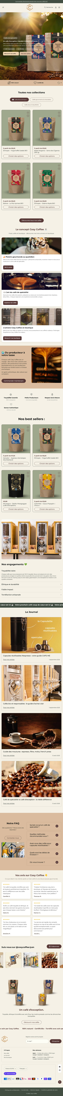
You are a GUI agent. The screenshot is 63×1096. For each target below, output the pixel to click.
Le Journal (6, 1055)
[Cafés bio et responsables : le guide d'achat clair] (31, 683)
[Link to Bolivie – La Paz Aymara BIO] (16, 181)
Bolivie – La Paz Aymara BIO (13, 203)
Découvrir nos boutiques (12, 338)
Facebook (40, 1054)
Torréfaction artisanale (11, 595)
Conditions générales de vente (49, 1090)
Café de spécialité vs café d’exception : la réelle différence (27, 800)
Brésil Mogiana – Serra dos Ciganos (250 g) (46, 151)
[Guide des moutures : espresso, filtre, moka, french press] (31, 731)
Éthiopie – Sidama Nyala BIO (44, 203)
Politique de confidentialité (12, 1090)
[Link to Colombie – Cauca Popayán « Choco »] (47, 484)
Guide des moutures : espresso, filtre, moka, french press (27, 752)
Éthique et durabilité (10, 584)
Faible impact (8, 590)
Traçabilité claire (8, 571)
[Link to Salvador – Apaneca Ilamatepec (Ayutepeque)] (16, 439)
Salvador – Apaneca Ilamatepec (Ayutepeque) (14, 459)
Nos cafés (6, 1053)
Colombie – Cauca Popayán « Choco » (44, 504)
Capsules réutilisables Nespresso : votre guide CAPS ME (26, 656)
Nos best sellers (26, 53)
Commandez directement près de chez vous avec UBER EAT (31, 1)
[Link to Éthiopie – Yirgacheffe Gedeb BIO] (16, 128)
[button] (3, 7)
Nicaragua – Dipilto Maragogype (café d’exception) (15, 504)
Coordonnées (24, 1090)
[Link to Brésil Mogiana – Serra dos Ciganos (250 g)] (47, 128)
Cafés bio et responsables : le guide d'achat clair (23, 704)
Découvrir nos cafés (11, 53)
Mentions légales (34, 1090)
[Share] (28, 116)
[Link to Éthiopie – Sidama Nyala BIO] (47, 181)
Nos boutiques (8, 1057)
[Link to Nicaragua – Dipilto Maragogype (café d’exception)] (16, 484)
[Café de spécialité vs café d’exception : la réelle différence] (31, 779)
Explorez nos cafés (10, 302)
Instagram (46, 1054)
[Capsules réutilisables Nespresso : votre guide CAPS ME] (31, 635)
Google (35, 1054)
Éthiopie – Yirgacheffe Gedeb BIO (15, 150)
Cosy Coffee (34, 1093)
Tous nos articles (8, 659)
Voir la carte (8, 267)
